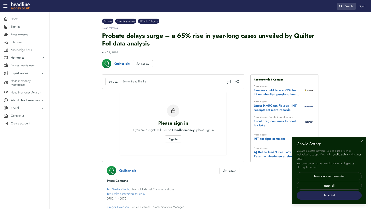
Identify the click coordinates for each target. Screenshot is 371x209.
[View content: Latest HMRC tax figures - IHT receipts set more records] (309, 106)
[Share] (237, 82)
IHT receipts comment (269, 139)
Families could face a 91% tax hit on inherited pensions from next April (275, 92)
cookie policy (340, 154)
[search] (346, 6)
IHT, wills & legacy (149, 21)
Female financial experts (281, 117)
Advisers (108, 21)
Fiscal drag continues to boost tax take (275, 123)
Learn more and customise (329, 176)
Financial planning (126, 21)
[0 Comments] (228, 82)
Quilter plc (122, 63)
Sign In (173, 139)
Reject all (329, 186)
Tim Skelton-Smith (118, 189)
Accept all (329, 195)
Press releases (110, 28)
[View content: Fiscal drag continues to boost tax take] (309, 122)
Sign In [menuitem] (362, 6)
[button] (143, 63)
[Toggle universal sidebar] (5, 6)
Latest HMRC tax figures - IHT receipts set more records (275, 108)
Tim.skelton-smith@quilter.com (126, 194)
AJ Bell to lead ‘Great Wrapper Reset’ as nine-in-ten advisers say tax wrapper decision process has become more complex (277, 154)
